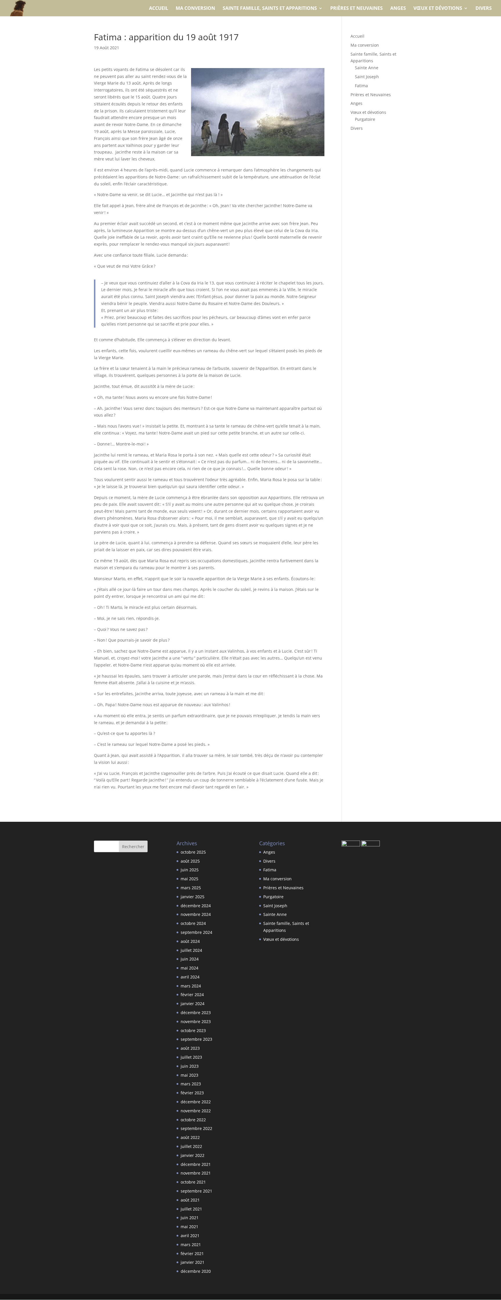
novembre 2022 (196, 1110)
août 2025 (190, 861)
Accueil (158, 8)
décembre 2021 (196, 1164)
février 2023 (192, 1092)
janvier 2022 (192, 1155)
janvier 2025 (192, 896)
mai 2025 (189, 878)
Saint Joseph (367, 76)
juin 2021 (190, 1217)
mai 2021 (189, 1226)
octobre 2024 (193, 923)
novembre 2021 (196, 1173)
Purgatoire (365, 119)
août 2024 (190, 941)
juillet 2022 (191, 1146)
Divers (483, 8)
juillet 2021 (191, 1209)
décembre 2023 (196, 1012)
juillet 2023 (191, 1057)
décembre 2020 (196, 1271)
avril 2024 (190, 977)
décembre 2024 (196, 905)
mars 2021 (191, 1244)
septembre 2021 (196, 1191)
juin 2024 (190, 959)
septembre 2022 (196, 1128)
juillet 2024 (191, 950)
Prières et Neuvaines (356, 8)
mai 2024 (189, 968)
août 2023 (190, 1048)
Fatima (361, 85)
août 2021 (190, 1200)
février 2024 (192, 994)
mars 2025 (191, 887)
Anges (398, 8)
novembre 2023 (196, 1021)
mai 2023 (189, 1075)
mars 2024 (191, 986)
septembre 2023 (196, 1039)
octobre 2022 (193, 1119)
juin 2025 (190, 869)
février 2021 (192, 1253)
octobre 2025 (193, 852)
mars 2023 (191, 1084)
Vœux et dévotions (437, 8)
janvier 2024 (192, 1003)
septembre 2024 (196, 932)
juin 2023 (190, 1066)
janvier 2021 (192, 1262)
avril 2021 (190, 1235)
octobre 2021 (193, 1182)
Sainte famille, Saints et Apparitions (270, 8)
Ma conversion (195, 8)
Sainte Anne (366, 67)
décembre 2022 (196, 1101)
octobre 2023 (193, 1030)
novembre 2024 (196, 914)
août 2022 (190, 1137)
